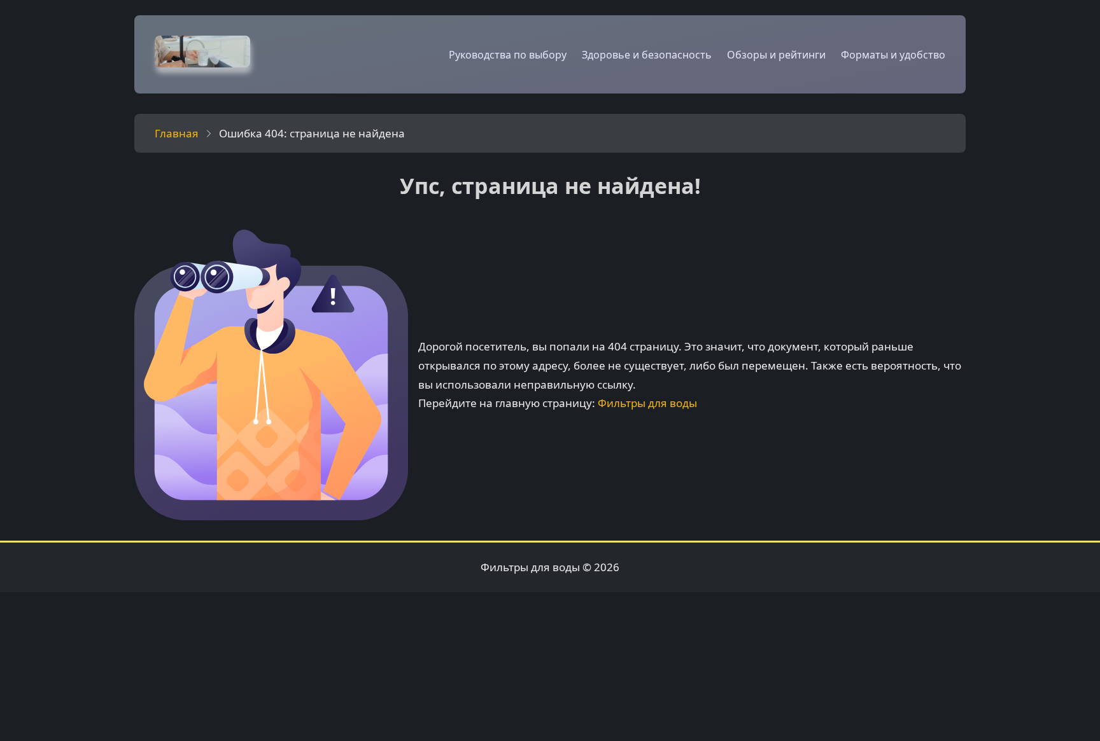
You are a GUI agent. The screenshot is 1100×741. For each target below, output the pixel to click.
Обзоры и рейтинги (776, 55)
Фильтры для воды (647, 403)
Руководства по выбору (508, 55)
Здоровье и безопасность (647, 55)
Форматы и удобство (893, 55)
